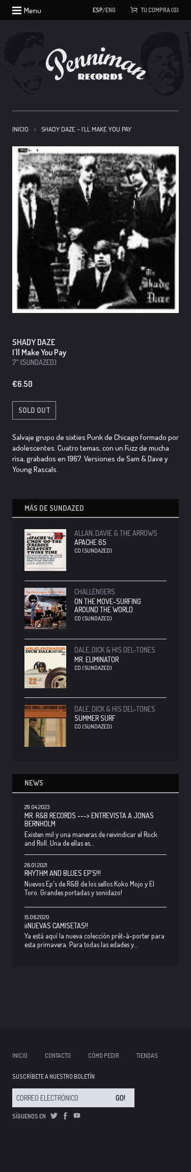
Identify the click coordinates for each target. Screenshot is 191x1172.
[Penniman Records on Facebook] (65, 1115)
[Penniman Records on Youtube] (76, 1115)
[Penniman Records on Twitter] (54, 1115)
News (33, 782)
